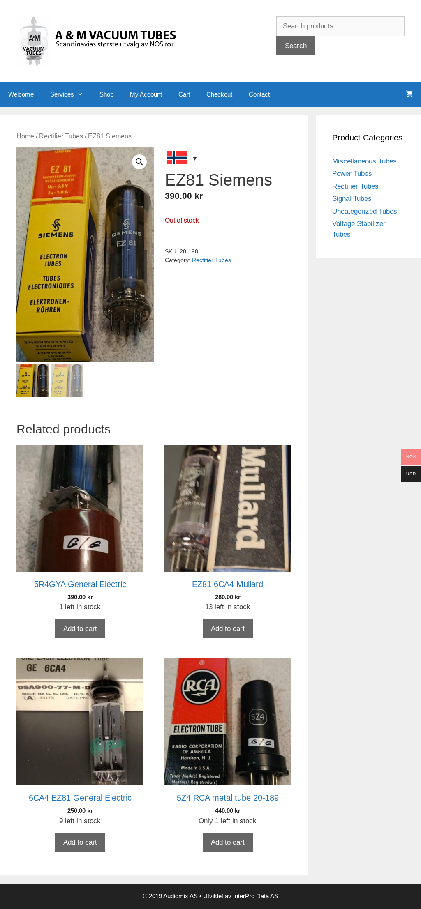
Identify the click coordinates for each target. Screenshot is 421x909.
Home (25, 136)
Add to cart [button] (80, 629)
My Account (146, 94)
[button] (139, 161)
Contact (259, 94)
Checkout (219, 94)
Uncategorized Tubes (364, 211)
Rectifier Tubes (61, 136)
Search (296, 46)
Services (62, 94)
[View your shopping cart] (409, 94)
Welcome (21, 94)
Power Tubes (352, 173)
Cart (184, 94)
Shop (106, 94)
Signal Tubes (352, 199)
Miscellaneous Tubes (364, 161)
